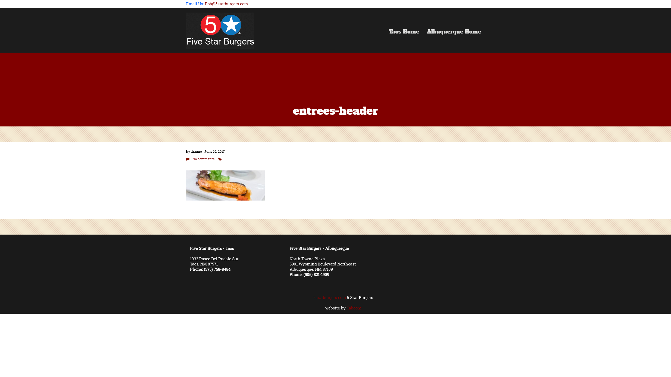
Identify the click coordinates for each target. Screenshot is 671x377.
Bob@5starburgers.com (226, 4)
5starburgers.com (329, 297)
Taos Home (404, 32)
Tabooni (354, 308)
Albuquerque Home (454, 32)
